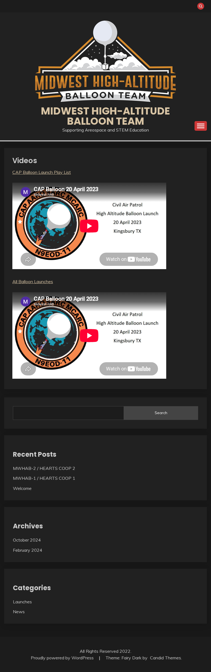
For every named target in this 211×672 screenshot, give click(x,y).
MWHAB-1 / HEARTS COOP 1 (44, 478)
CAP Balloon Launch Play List (41, 172)
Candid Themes (165, 657)
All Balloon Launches (32, 281)
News (19, 611)
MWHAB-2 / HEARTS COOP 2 (44, 468)
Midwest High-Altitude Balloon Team (105, 116)
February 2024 (27, 550)
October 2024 (27, 540)
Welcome (22, 488)
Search (161, 412)
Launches (22, 601)
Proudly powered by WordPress (63, 657)
